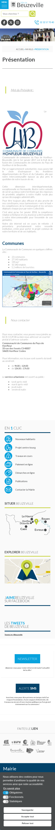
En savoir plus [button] (11, 788)
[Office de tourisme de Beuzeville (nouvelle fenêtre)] (17, 751)
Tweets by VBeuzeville (13, 635)
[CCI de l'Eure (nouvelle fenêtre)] (25, 743)
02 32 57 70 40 (47, 22)
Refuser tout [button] (27, 823)
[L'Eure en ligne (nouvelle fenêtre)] (16, 743)
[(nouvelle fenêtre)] (7, 743)
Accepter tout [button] (27, 816)
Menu (4, 2)
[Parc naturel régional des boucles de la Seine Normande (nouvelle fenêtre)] (49, 743)
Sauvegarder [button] (27, 810)
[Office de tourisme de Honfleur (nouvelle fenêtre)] (30, 751)
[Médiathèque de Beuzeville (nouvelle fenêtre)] (40, 751)
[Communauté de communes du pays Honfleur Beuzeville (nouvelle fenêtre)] (33, 743)
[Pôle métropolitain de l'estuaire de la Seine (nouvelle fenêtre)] (41, 743)
